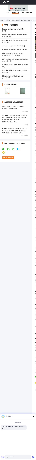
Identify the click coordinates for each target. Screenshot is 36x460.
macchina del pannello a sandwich (13, 50)
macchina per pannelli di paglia (12, 46)
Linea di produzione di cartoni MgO (13, 29)
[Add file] (2, 457)
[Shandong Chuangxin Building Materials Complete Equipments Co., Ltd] (18, 8)
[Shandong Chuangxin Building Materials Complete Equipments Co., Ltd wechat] (14, 149)
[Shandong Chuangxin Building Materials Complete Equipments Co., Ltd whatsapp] (9, 149)
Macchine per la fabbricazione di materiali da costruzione (12, 54)
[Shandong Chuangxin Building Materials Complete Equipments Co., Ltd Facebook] (4, 2)
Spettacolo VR (26, 12)
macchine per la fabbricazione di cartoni (15, 65)
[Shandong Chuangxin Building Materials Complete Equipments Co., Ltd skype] (19, 149)
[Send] (33, 457)
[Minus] (33, 416)
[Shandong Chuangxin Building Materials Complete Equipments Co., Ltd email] (4, 149)
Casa (1, 20)
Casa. (7, 12)
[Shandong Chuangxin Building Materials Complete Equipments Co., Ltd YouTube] (8, 2)
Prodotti (15, 12)
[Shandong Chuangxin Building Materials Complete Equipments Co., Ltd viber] (4, 153)
